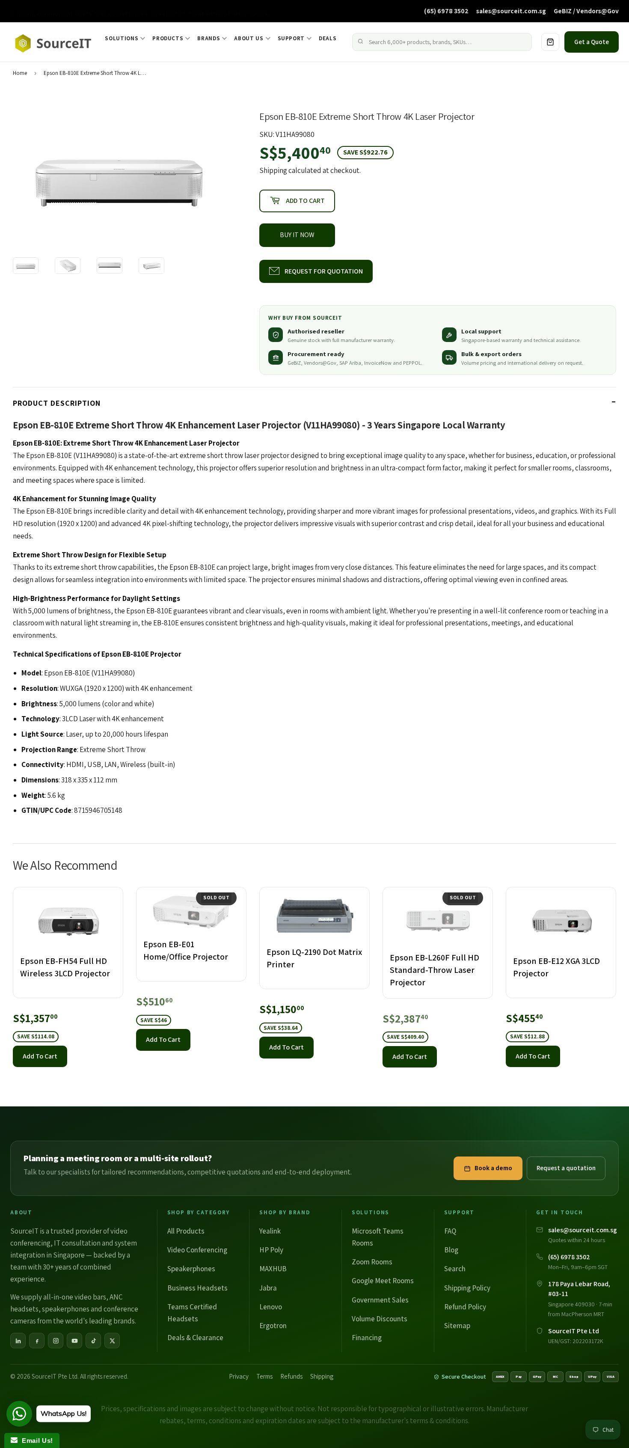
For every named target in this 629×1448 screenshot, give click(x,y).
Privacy (239, 1376)
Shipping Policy (467, 1288)
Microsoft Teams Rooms (378, 1237)
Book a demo (493, 1168)
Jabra (268, 1288)
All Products (186, 1231)
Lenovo (270, 1306)
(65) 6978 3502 (446, 10)
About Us (248, 38)
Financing (367, 1337)
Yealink (270, 1231)
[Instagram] (55, 1340)
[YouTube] (74, 1340)
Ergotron (273, 1325)
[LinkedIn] (18, 1340)
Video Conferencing (197, 1250)
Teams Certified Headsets (192, 1312)
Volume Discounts (379, 1318)
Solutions (121, 38)
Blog (451, 1250)
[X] (112, 1340)
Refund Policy (465, 1306)
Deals (327, 38)
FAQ (450, 1231)
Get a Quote (591, 42)
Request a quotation (566, 1168)
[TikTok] (93, 1340)
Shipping (273, 170)
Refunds (291, 1376)
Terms (264, 1376)
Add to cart (40, 1056)
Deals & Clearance (195, 1337)
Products (167, 38)
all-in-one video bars (74, 1297)
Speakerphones (191, 1268)
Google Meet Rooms (383, 1280)
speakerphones (65, 1309)
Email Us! (35, 1440)
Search (455, 1268)
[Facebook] (37, 1340)
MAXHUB (273, 1268)
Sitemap (457, 1325)
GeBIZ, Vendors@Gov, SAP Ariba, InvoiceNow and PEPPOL (354, 362)
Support (291, 38)
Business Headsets (197, 1288)
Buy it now (297, 234)
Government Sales (380, 1300)
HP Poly (271, 1250)
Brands (208, 38)
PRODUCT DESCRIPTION (57, 403)
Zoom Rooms (372, 1262)
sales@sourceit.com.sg (511, 10)
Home (20, 73)
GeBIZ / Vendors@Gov (586, 10)
